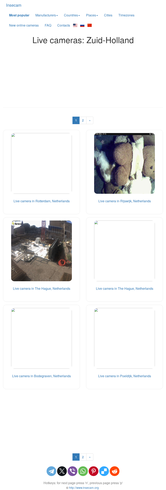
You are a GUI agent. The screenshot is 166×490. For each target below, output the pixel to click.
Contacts (63, 25)
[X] (62, 471)
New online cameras (24, 25)
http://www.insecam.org (83, 488)
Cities (108, 15)
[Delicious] (104, 471)
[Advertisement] (83, 74)
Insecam (13, 5)
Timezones (126, 15)
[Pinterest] (93, 471)
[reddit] (114, 471)
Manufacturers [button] (45, 15)
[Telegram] (51, 471)
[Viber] (72, 471)
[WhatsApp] (83, 471)
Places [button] (91, 15)
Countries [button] (71, 15)
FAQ (48, 25)
